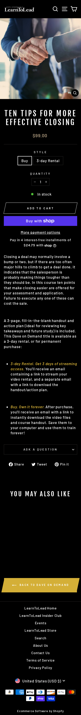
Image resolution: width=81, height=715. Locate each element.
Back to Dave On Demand (43, 584)
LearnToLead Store (40, 630)
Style (40, 152)
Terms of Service (40, 660)
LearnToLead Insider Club (40, 615)
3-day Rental (48, 160)
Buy (24, 160)
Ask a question (40, 449)
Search (40, 638)
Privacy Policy (40, 668)
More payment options (41, 232)
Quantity (40, 173)
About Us (40, 645)
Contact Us (40, 653)
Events (40, 623)
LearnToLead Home (40, 608)
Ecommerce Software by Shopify (40, 711)
